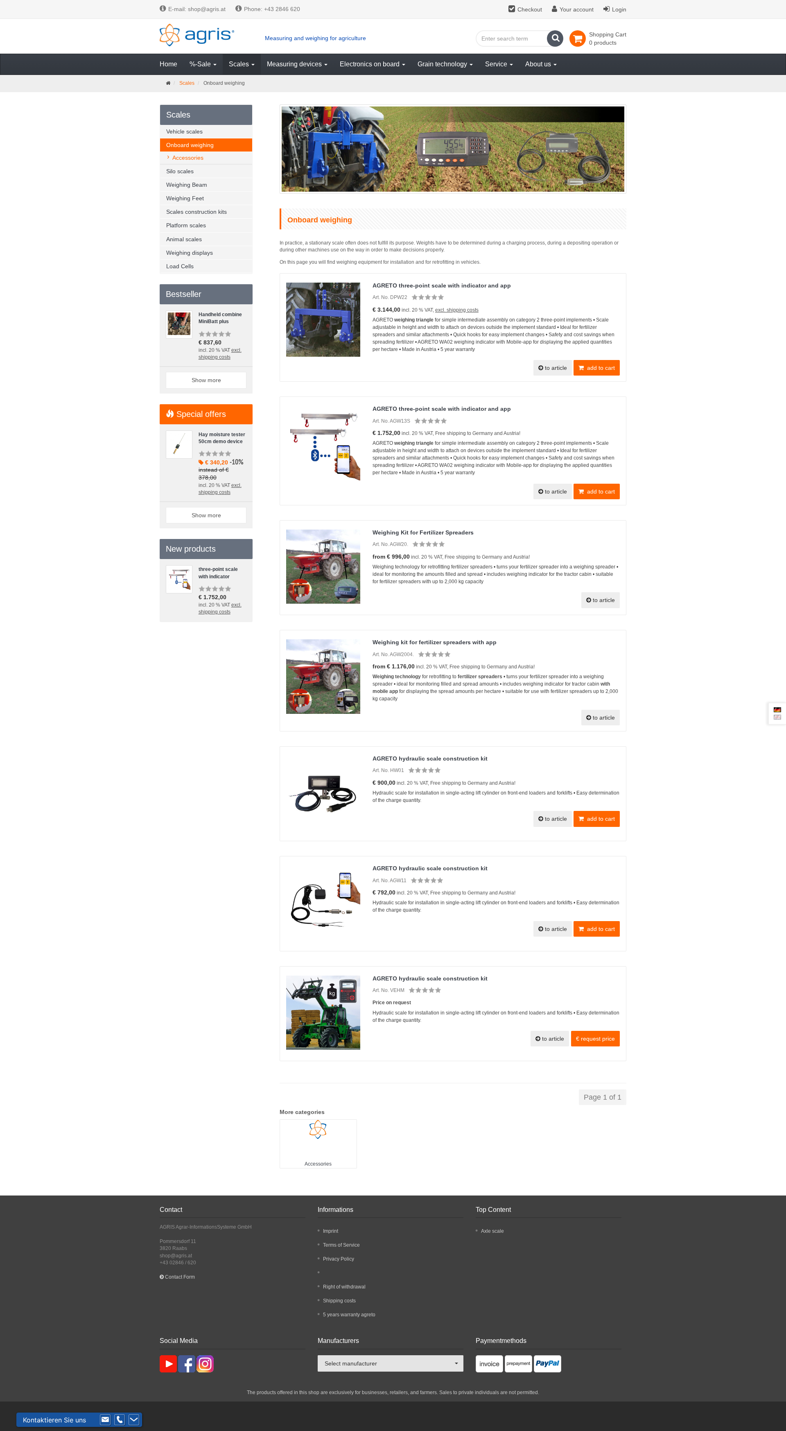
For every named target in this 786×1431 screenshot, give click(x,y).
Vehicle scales (184, 131)
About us (539, 64)
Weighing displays (189, 252)
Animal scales (184, 239)
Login (619, 9)
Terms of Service (341, 1245)
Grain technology (443, 64)
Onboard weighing (190, 145)
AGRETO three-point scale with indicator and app (442, 285)
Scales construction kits (196, 211)
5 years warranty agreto (349, 1315)
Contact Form (179, 1277)
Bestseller (183, 294)
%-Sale (201, 64)
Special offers (200, 414)
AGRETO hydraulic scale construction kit (430, 758)
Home (168, 64)
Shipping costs (339, 1301)
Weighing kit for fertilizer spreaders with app (435, 642)
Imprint (330, 1231)
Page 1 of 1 (602, 1097)
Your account (577, 9)
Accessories (318, 1164)
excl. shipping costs (457, 310)
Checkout (529, 9)
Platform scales (186, 225)
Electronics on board (370, 64)
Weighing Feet (185, 198)
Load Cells (180, 266)
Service (497, 64)
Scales (240, 64)
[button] (595, 1038)
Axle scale (492, 1231)
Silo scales (180, 171)
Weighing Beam (186, 184)
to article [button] (555, 368)
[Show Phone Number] (119, 1420)
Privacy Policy (338, 1259)
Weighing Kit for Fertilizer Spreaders (423, 532)
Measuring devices (295, 64)
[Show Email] (105, 1420)
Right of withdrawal (344, 1287)
